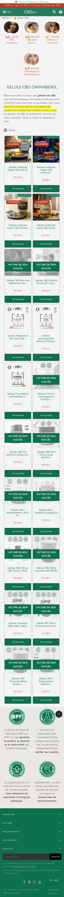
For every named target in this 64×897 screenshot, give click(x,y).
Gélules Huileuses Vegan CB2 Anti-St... (18, 168)
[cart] (60, 12)
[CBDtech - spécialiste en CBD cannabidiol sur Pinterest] (29, 882)
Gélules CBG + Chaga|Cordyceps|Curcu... (48, 511)
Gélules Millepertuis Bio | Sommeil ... (18, 337)
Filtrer (12, 130)
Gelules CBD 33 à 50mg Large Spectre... (46, 454)
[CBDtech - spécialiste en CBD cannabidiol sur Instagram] (34, 882)
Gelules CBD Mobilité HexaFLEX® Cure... (46, 282)
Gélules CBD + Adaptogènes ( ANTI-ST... (17, 512)
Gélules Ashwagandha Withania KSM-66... (46, 338)
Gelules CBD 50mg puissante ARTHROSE (46, 569)
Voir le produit (18, 188)
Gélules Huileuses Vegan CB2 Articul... (46, 226)
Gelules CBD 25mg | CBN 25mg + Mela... (17, 569)
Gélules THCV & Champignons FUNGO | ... (46, 396)
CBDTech (5, 18)
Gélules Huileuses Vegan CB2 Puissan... (18, 226)
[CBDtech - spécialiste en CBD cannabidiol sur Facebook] (24, 882)
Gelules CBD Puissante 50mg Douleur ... (18, 681)
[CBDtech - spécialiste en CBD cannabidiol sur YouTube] (39, 882)
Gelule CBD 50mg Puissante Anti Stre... (46, 624)
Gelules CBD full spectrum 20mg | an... (18, 453)
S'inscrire (55, 856)
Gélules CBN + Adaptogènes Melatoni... (46, 681)
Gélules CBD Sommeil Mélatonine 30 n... (17, 282)
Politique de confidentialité (23, 866)
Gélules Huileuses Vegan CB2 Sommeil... (46, 170)
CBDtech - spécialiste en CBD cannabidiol (23, 891)
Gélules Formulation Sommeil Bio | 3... (18, 395)
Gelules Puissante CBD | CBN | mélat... (18, 624)
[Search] (54, 12)
